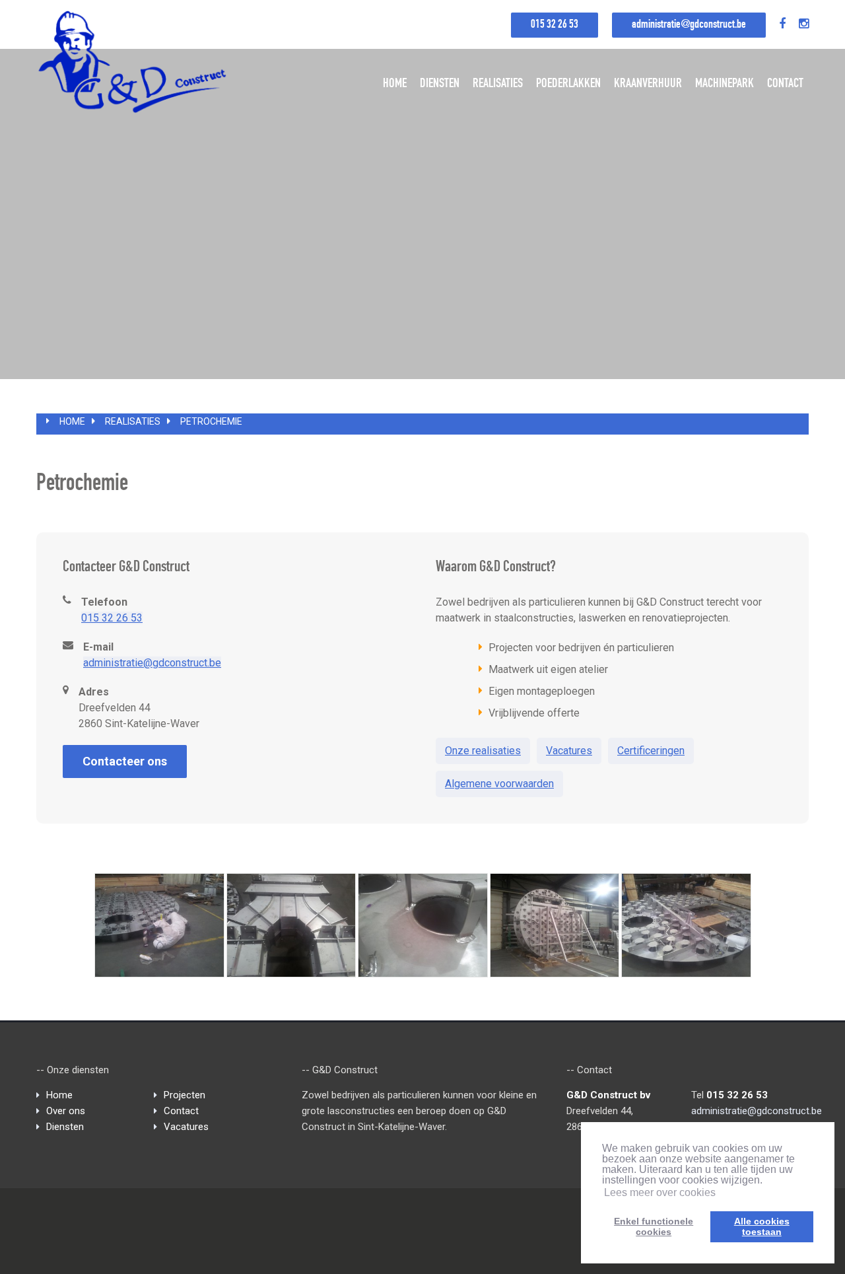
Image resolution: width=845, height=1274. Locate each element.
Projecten (184, 1095)
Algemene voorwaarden (499, 783)
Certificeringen (651, 750)
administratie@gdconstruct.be (689, 25)
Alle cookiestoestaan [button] (762, 1226)
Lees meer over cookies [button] (660, 1192)
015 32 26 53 (554, 25)
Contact (181, 1111)
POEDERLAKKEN (568, 84)
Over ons (65, 1111)
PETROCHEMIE (211, 421)
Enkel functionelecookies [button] (653, 1226)
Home (72, 421)
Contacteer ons (125, 761)
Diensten (65, 1127)
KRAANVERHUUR (648, 84)
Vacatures (569, 750)
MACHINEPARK (724, 84)
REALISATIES (498, 84)
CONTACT (785, 84)
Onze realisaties (483, 750)
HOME (395, 84)
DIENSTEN (439, 84)
